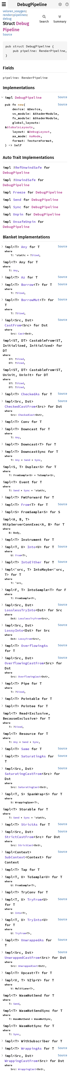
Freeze (19, 192)
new (21, 104)
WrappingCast (27, 1069)
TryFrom (34, 899)
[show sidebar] (4, 4)
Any (24, 247)
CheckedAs (30, 394)
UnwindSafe (25, 180)
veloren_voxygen (14, 11)
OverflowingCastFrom (24, 663)
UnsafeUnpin (24, 221)
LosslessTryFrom (29, 618)
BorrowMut (30, 300)
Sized (35, 255)
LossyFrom (25, 638)
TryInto (34, 920)
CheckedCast (26, 414)
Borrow (27, 284)
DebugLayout (39, 132)
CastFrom (13, 325)
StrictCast (25, 845)
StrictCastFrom (19, 837)
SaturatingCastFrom (23, 773)
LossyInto (14, 630)
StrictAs (29, 824)
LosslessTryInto (20, 610)
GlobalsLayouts (20, 127)
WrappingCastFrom (21, 1061)
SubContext (15, 857)
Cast (21, 333)
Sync (17, 207)
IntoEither (31, 562)
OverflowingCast (29, 676)
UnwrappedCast (28, 966)
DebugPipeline (32, 4)
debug (7, 18)
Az (23, 277)
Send (17, 199)
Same (25, 749)
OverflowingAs (34, 645)
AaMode (34, 136)
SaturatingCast (28, 787)
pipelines (19, 15)
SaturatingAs (33, 756)
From (25, 504)
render (7, 15)
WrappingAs (31, 1048)
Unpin (18, 214)
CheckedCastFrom (20, 406)
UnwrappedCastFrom (22, 957)
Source (7, 34)
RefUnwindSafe (28, 167)
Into (31, 547)
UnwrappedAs (32, 940)
